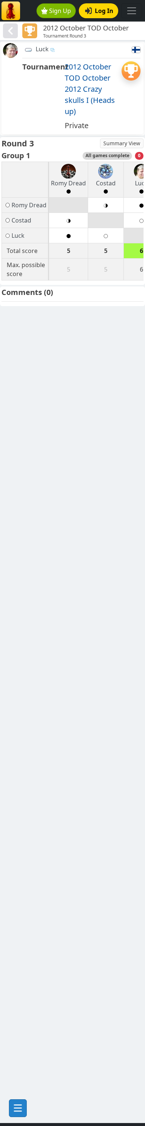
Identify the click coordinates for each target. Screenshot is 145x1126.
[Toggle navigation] (131, 10)
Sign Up (60, 11)
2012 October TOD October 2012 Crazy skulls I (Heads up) (90, 89)
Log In (104, 11)
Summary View (121, 143)
